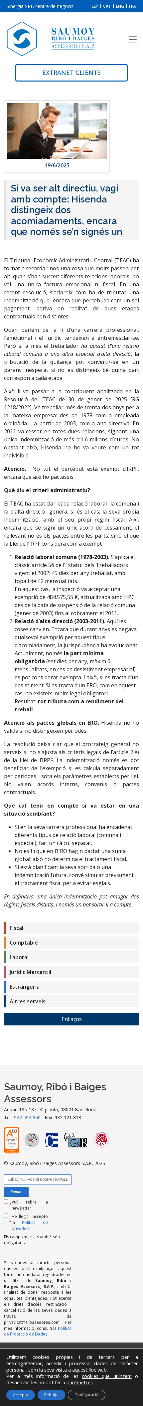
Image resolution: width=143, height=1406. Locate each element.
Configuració (86, 1395)
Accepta (20, 1395)
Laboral (19, 957)
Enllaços (72, 1019)
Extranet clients (71, 72)
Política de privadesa (30, 1225)
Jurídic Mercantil (30, 972)
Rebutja (51, 1395)
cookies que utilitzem (107, 1376)
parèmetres (80, 1382)
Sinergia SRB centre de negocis (40, 6)
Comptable (24, 942)
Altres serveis (28, 1001)
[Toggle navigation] (133, 39)
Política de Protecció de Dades (38, 1331)
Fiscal (16, 928)
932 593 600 (27, 1117)
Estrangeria (25, 986)
